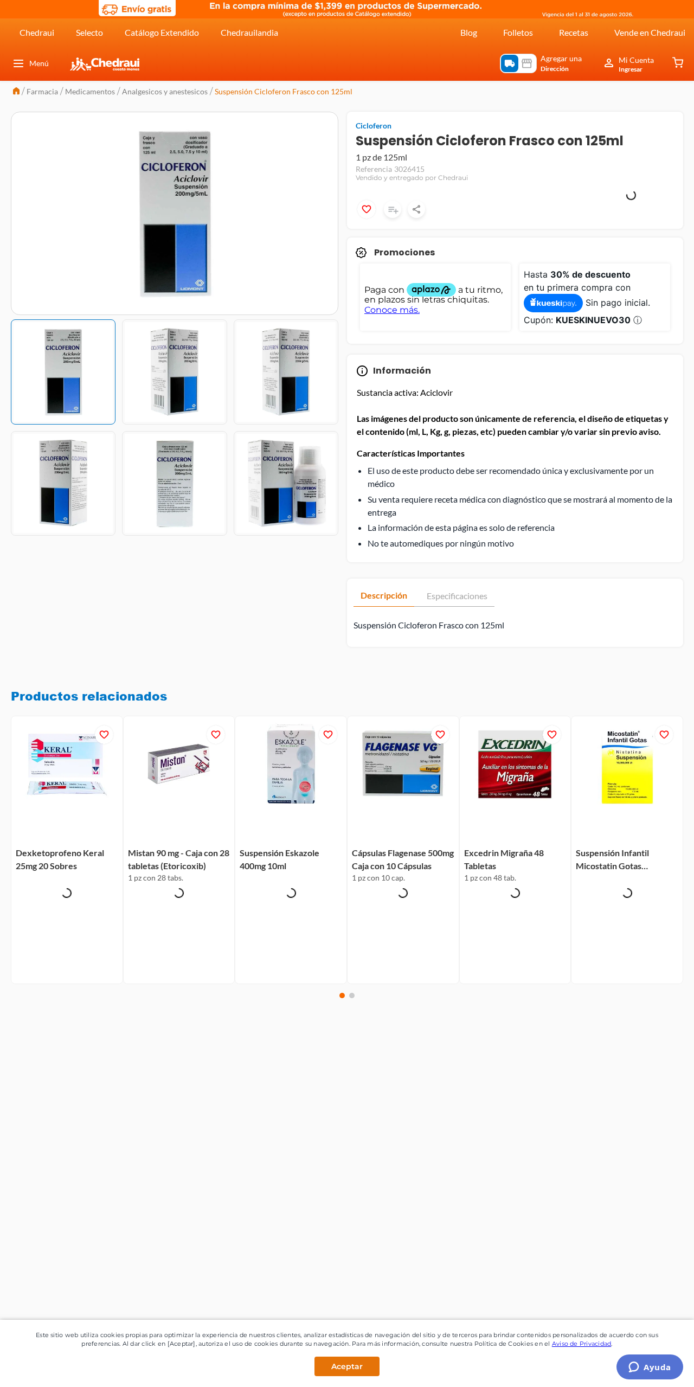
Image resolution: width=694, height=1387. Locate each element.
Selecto (89, 32)
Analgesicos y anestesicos (165, 91)
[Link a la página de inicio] (16, 92)
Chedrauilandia (249, 32)
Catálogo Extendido (162, 32)
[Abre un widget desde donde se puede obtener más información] (649, 1368)
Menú (39, 63)
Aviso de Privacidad (582, 1343)
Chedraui (37, 32)
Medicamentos (90, 91)
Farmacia (42, 91)
